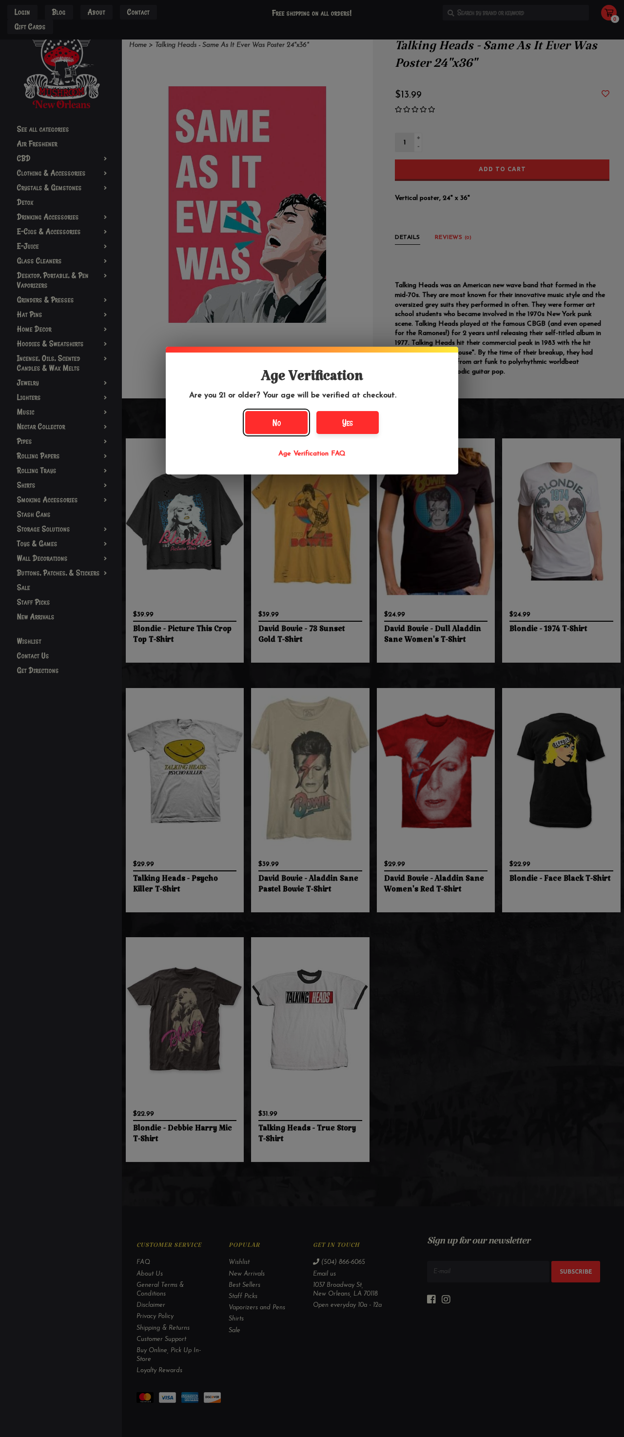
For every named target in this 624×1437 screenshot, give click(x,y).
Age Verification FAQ (312, 453)
